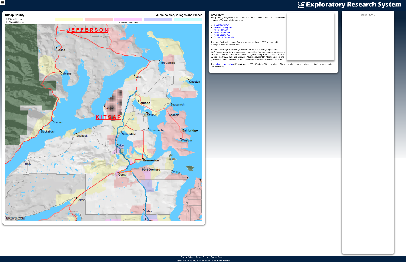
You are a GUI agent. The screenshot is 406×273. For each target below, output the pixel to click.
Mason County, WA (222, 32)
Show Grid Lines (16, 19)
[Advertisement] (368, 134)
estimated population (224, 64)
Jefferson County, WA (223, 27)
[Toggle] (2, 2)
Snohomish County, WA (224, 37)
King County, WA (221, 30)
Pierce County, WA (222, 35)
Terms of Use (217, 257)
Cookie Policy (202, 257)
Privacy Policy (187, 257)
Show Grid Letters (16, 22)
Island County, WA (221, 25)
